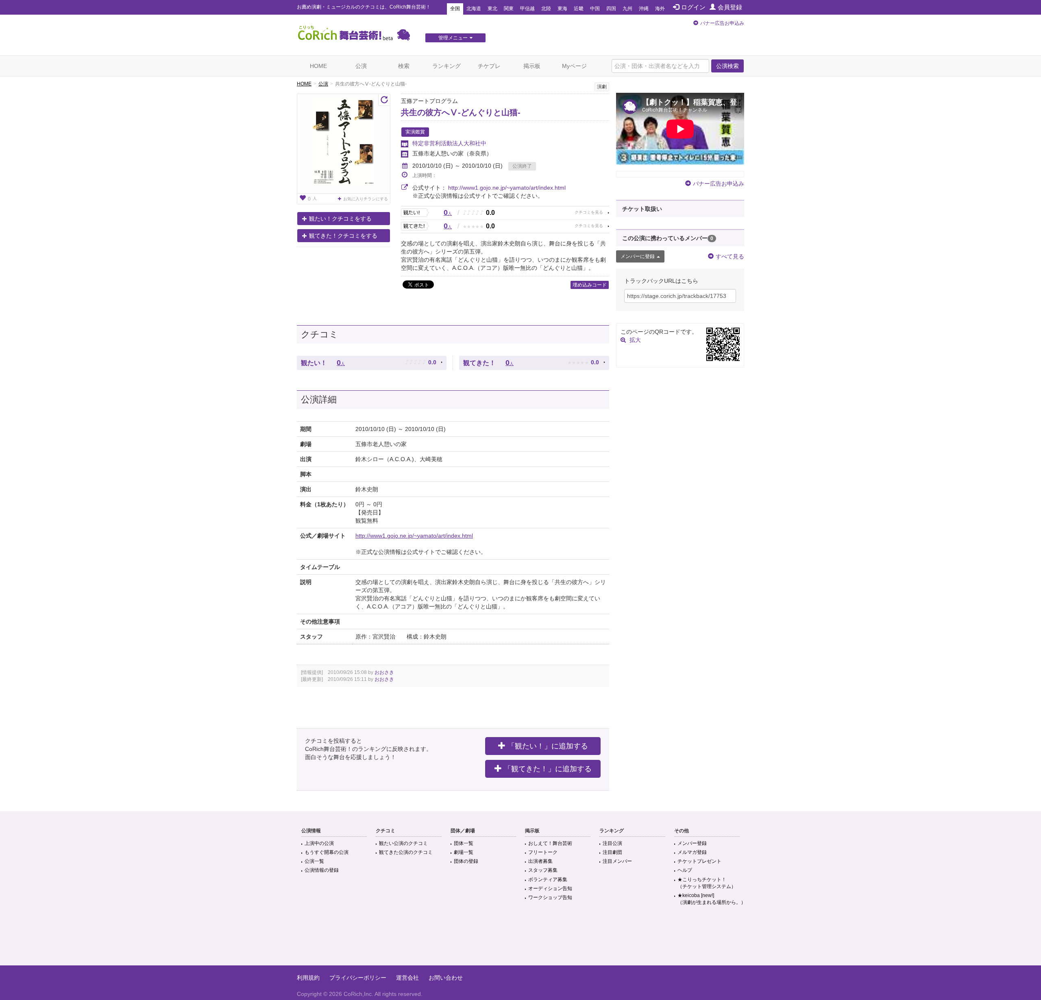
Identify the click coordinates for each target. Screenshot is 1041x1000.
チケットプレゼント (699, 861)
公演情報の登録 (322, 870)
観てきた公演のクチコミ (406, 852)
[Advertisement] (520, 939)
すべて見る (730, 256)
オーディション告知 (550, 888)
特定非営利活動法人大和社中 (449, 143)
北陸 (546, 8)
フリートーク (543, 852)
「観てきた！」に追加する (548, 769)
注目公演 (612, 843)
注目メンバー (617, 861)
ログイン (693, 7)
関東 (509, 8)
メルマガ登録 (692, 852)
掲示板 (531, 66)
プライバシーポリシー (357, 977)
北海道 (473, 8)
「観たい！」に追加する (547, 746)
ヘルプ (684, 870)
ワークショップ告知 (550, 897)
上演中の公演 (319, 843)
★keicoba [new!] (711, 899)
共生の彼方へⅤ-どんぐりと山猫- (460, 112)
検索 (403, 66)
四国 (611, 8)
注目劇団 (612, 852)
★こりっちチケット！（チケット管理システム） (706, 883)
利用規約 (308, 977)
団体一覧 (463, 843)
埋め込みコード (590, 285)
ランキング (446, 66)
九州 (627, 8)
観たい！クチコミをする (340, 218)
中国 (595, 8)
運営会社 (407, 977)
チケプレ (489, 66)
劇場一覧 (463, 852)
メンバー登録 (692, 843)
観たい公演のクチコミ (403, 843)
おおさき (384, 672)
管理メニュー (453, 38)
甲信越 (527, 8)
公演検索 (727, 66)
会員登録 (730, 7)
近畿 (579, 8)
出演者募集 (540, 861)
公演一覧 (314, 861)
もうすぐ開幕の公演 (326, 852)
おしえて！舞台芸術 (550, 843)
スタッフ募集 (543, 870)
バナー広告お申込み (722, 23)
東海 (562, 8)
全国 (455, 8)
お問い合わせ (446, 977)
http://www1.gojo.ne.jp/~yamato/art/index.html (507, 187)
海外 (660, 8)
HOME (318, 66)
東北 (492, 8)
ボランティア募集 (547, 879)
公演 (361, 66)
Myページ (574, 66)
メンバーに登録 (638, 256)
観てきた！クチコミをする (343, 235)
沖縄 (644, 8)
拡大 (635, 340)
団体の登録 (466, 861)
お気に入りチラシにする (365, 199)
